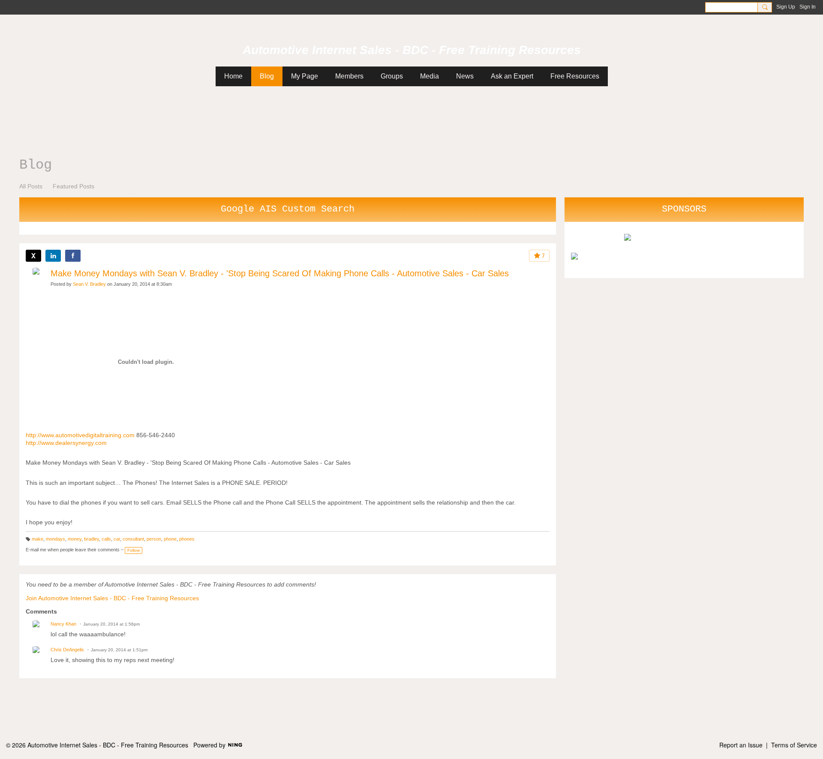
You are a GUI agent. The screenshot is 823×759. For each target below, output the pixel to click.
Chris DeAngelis (67, 649)
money (74, 538)
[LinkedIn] (53, 256)
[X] (33, 256)
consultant (133, 538)
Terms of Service (794, 745)
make (37, 538)
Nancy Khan (63, 623)
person (154, 538)
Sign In (807, 7)
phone (170, 538)
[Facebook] (73, 256)
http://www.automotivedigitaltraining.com (80, 435)
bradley (91, 538)
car (117, 538)
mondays (55, 538)
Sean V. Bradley (89, 284)
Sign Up (785, 7)
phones (187, 538)
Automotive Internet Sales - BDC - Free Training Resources (412, 50)
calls (106, 538)
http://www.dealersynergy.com (66, 442)
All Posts (30, 186)
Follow (133, 550)
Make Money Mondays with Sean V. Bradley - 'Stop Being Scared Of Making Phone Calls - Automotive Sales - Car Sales (280, 273)
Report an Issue (741, 745)
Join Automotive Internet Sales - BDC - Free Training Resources (112, 598)
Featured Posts (73, 186)
